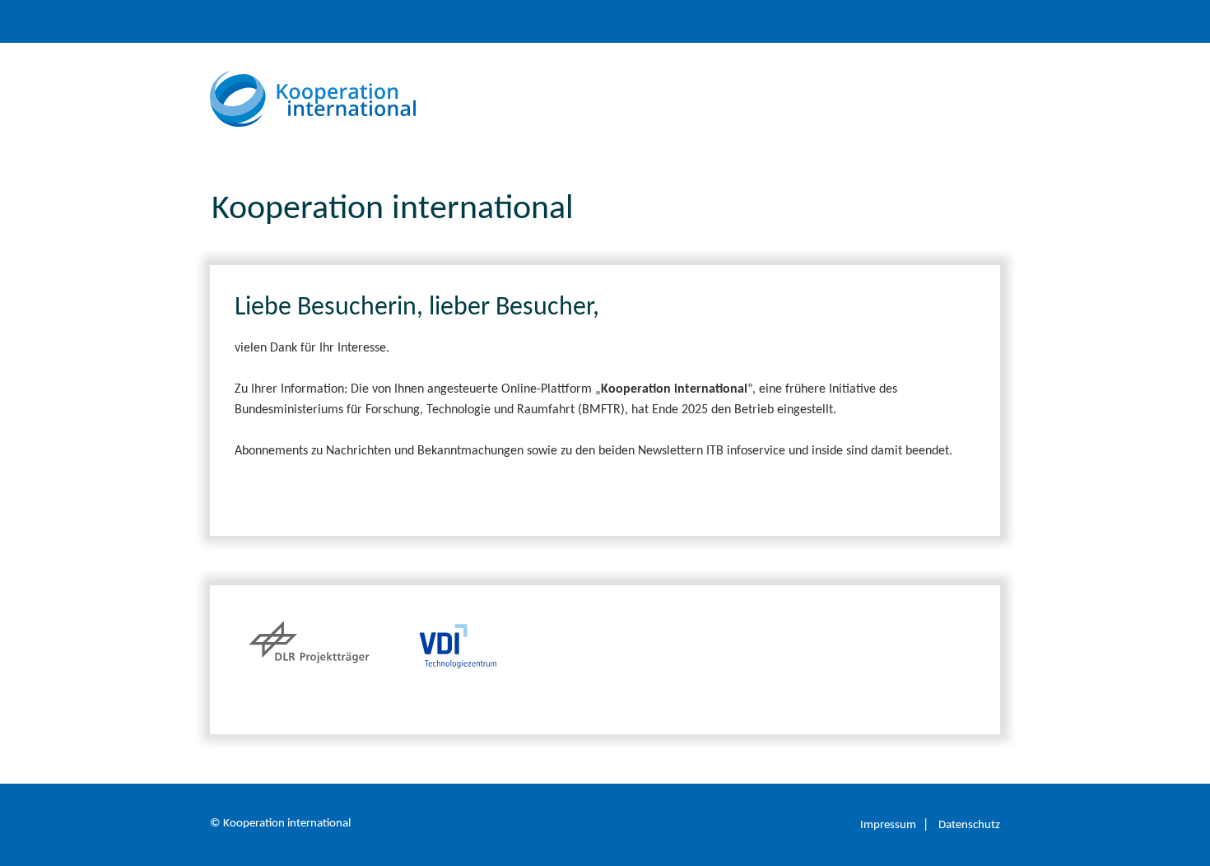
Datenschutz (969, 825)
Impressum (888, 825)
